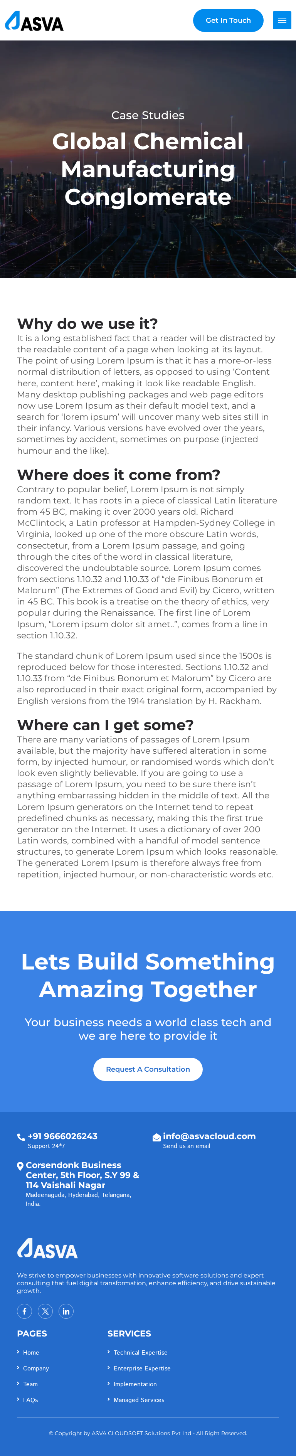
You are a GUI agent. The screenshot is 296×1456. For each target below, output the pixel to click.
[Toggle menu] (282, 20)
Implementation (135, 1384)
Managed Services (139, 1400)
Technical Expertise (141, 1352)
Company (36, 1368)
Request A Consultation (148, 1069)
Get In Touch (228, 20)
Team (30, 1384)
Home (31, 1352)
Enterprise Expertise (142, 1368)
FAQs (30, 1400)
